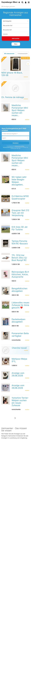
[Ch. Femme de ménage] (15, 88)
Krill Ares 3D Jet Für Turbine (19, 228)
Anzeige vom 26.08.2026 (18, 374)
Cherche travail (19, 348)
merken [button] (26, 77)
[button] (15, 44)
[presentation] (29, 63)
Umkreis (5, 34)
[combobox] (15, 25)
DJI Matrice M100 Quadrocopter (20, 197)
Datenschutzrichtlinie (19, 146)
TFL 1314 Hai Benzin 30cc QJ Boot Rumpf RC (19, 258)
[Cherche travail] (5, 350)
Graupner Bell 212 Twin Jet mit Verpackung (20, 213)
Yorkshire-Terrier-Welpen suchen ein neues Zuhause (20, 402)
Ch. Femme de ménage (12, 97)
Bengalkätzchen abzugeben (19, 289)
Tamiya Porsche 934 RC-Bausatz (20, 242)
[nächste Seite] (15, 418)
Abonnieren (15, 143)
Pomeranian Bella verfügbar (20, 334)
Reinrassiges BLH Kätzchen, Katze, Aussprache (20, 274)
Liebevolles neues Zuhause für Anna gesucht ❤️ (20, 305)
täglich (4, 138)
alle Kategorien (7, 21)
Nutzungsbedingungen (8, 147)
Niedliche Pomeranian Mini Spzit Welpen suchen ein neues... (20, 110)
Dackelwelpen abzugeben (18, 320)
